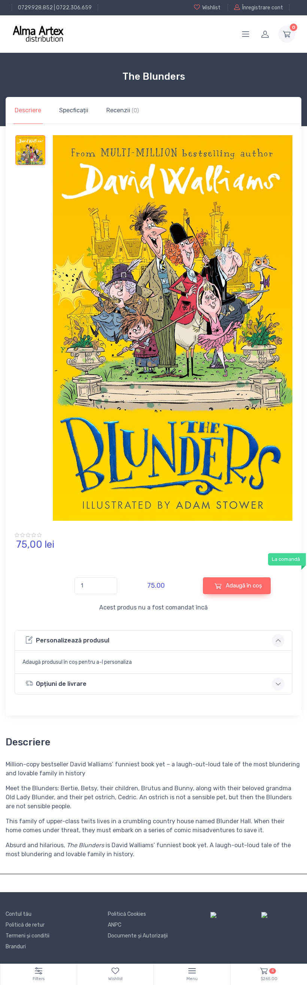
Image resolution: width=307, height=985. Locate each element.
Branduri (16, 946)
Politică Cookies (127, 914)
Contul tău (18, 914)
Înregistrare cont (262, 7)
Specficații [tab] (73, 110)
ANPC (114, 925)
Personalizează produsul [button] (72, 640)
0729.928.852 (35, 7)
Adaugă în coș (243, 585)
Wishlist (211, 7)
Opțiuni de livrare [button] (61, 683)
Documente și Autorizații (138, 936)
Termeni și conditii (27, 936)
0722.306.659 (74, 7)
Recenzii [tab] (122, 110)
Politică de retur (25, 925)
